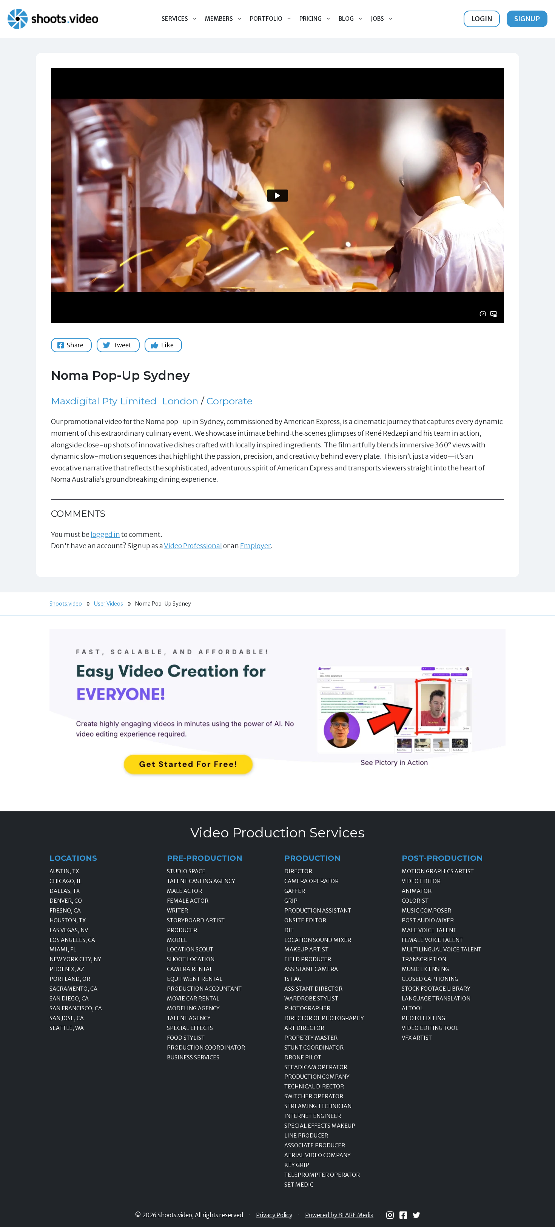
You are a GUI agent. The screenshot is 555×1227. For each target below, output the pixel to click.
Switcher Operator (313, 1096)
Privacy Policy (274, 1215)
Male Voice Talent (429, 930)
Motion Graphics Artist (438, 871)
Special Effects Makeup (319, 1125)
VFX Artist (417, 1037)
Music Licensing (425, 969)
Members (219, 18)
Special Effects (190, 1028)
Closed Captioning (430, 979)
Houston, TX (67, 920)
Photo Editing (423, 1018)
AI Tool (412, 1008)
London (180, 401)
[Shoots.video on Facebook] (403, 1215)
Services (175, 18)
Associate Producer (314, 1145)
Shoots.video (65, 603)
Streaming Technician (318, 1106)
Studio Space (186, 871)
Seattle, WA (66, 1028)
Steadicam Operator (315, 1067)
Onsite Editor (305, 920)
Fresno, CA (65, 910)
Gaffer (294, 891)
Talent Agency (189, 1018)
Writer (177, 910)
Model (177, 940)
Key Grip (296, 1165)
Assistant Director (313, 988)
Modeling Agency (193, 1008)
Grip (291, 900)
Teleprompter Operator (322, 1175)
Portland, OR (69, 979)
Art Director (304, 1028)
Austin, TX (64, 871)
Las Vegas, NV (68, 930)
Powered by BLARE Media (339, 1215)
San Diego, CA (69, 998)
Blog (346, 18)
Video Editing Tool (430, 1028)
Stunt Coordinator (314, 1047)
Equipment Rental (194, 979)
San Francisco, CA (75, 1008)
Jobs (377, 18)
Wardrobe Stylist (311, 998)
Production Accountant (204, 988)
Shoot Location (190, 959)
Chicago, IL (65, 881)
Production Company (317, 1076)
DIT (289, 930)
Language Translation (436, 998)
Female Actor (187, 900)
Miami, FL (62, 949)
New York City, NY (75, 959)
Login (481, 18)
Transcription (424, 959)
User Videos (108, 603)
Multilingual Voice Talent (441, 949)
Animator (417, 891)
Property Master (311, 1037)
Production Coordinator (206, 1047)
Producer (182, 930)
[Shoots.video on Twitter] (416, 1215)
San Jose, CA (66, 1018)
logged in (105, 534)
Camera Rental (190, 969)
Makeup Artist (306, 949)
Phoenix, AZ (66, 969)
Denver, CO (65, 900)
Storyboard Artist (196, 920)
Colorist (415, 900)
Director (298, 871)
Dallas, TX (64, 891)
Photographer (307, 1008)
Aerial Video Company (317, 1155)
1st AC (292, 979)
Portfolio (266, 18)
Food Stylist (186, 1037)
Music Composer (426, 910)
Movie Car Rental (193, 998)
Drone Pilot (302, 1057)
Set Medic (298, 1184)
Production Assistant (317, 910)
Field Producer (307, 959)
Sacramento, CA (73, 988)
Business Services (193, 1057)
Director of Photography (324, 1018)
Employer (255, 545)
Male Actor (184, 891)
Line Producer (306, 1135)
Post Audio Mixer (428, 920)
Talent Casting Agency (201, 881)
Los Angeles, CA (72, 940)
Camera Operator (311, 881)
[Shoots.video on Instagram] (390, 1215)
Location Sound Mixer (317, 940)
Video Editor (421, 881)
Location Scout (190, 949)
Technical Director (314, 1086)
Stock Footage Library (436, 988)
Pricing (310, 18)
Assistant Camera (311, 969)
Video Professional (193, 545)
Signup (527, 18)
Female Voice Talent (432, 940)
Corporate (230, 401)
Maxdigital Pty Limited (104, 401)
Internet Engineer (312, 1116)
